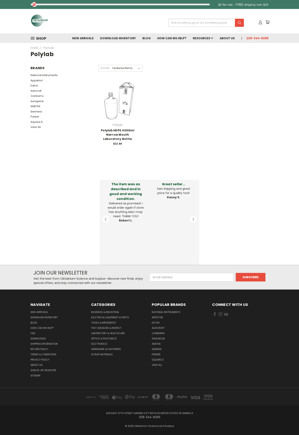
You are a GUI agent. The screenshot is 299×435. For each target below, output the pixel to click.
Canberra (37, 96)
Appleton (37, 80)
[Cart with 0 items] (267, 22)
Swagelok (37, 101)
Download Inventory (118, 38)
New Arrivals (83, 38)
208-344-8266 (257, 38)
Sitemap (35, 375)
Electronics (99, 344)
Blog (146, 38)
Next (193, 219)
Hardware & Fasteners (106, 349)
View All (36, 127)
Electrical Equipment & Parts (110, 317)
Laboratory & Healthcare (108, 333)
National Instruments (44, 75)
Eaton (34, 85)
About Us (227, 38)
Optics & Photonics (104, 338)
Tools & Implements (103, 322)
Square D (37, 122)
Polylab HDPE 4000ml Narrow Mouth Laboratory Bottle (117, 134)
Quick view (117, 96)
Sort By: (105, 68)
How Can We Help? (171, 38)
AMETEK (35, 106)
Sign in (35, 370)
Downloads (38, 338)
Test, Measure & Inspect (106, 328)
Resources (202, 38)
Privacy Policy (40, 359)
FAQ (33, 333)
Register (50, 370)
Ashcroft (36, 91)
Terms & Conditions (43, 354)
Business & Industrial (105, 312)
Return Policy (39, 349)
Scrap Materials (102, 354)
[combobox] (204, 23)
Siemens (36, 111)
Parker (35, 117)
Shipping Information (44, 344)
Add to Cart (118, 104)
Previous (106, 219)
